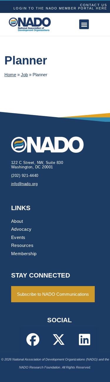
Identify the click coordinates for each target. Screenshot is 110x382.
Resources (22, 245)
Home (10, 74)
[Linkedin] (84, 339)
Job (24, 74)
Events (18, 237)
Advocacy (21, 229)
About (17, 221)
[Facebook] (33, 339)
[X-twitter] (59, 339)
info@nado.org (24, 184)
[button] (84, 24)
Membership (24, 253)
